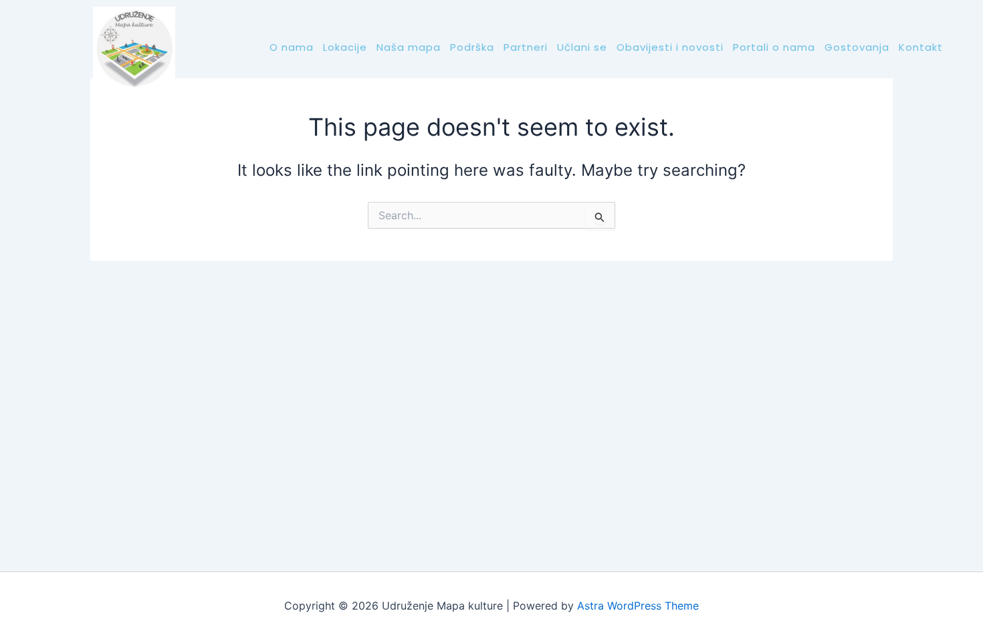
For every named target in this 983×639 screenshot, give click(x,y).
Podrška (472, 47)
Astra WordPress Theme (638, 605)
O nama (291, 47)
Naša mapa (408, 47)
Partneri (526, 47)
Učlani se (582, 47)
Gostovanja (857, 47)
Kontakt (921, 47)
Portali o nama (774, 47)
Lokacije (345, 47)
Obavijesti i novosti (670, 47)
